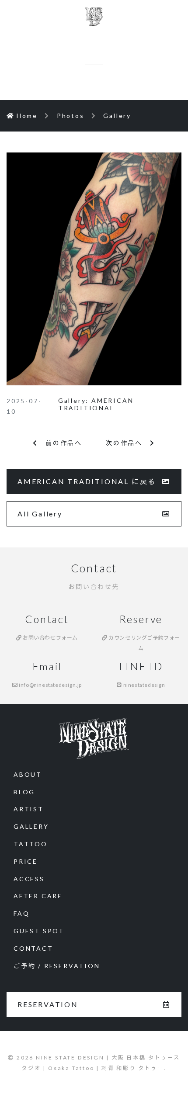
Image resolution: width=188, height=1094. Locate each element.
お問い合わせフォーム (50, 637)
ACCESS (29, 879)
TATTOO (31, 844)
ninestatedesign (143, 685)
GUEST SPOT (39, 931)
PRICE (26, 861)
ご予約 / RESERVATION (57, 965)
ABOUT (28, 774)
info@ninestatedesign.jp (50, 685)
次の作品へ (128, 443)
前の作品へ (60, 443)
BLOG (24, 792)
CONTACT (33, 948)
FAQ (21, 913)
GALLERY (31, 826)
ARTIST (29, 809)
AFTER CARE (38, 896)
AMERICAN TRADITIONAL (96, 404)
